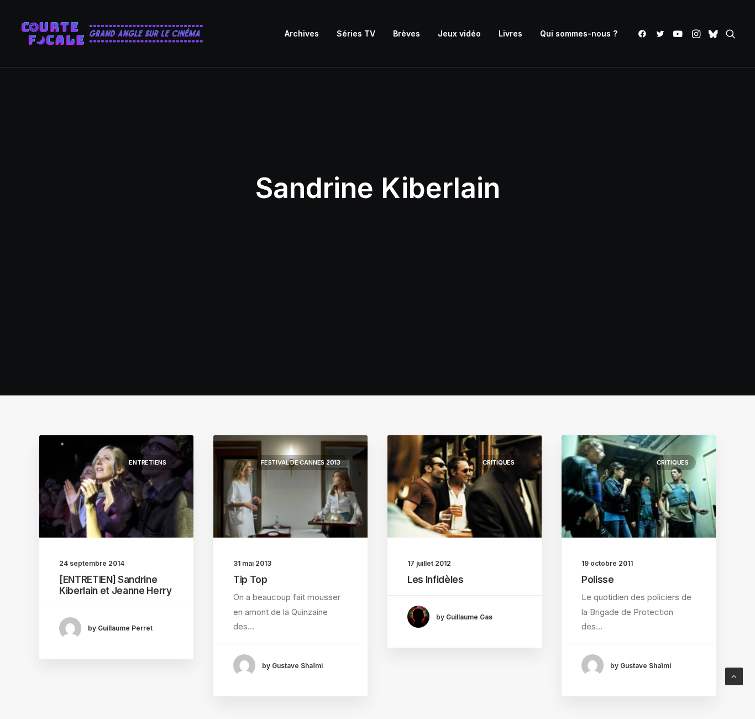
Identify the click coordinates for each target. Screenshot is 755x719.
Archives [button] (302, 33)
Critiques (499, 462)
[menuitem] (302, 33)
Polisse (597, 579)
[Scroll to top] (734, 675)
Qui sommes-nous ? (578, 33)
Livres (510, 33)
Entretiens (147, 462)
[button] (644, 33)
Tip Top (250, 579)
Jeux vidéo (459, 33)
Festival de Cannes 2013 (300, 462)
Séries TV (356, 33)
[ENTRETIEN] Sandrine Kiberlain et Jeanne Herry (115, 585)
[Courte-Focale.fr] (116, 34)
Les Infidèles (435, 579)
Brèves (406, 33)
